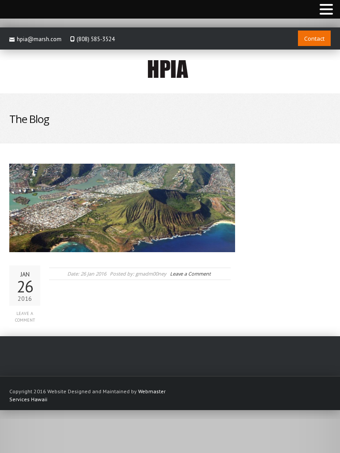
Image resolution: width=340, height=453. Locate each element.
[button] (326, 9)
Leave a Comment (25, 317)
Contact (314, 38)
